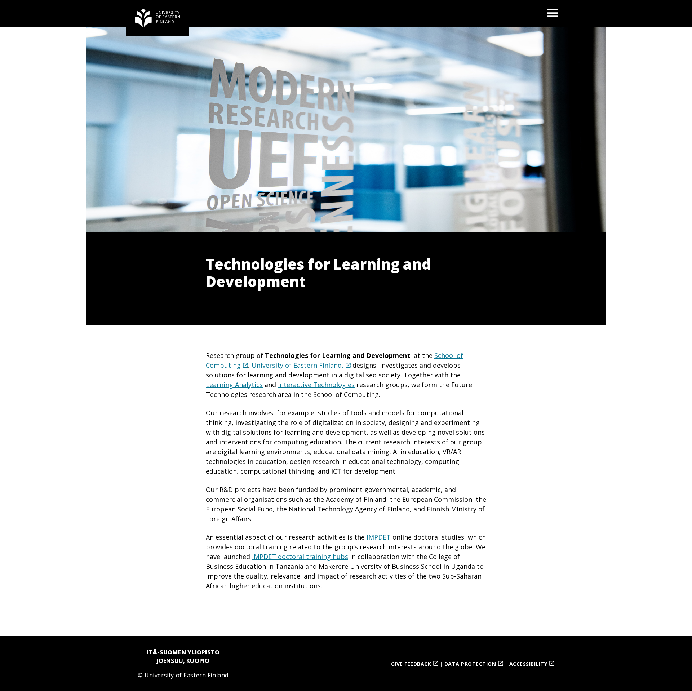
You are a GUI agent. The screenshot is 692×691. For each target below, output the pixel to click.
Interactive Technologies (316, 384)
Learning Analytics (234, 384)
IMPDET (379, 537)
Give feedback (411, 663)
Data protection (470, 663)
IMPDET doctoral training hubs (300, 556)
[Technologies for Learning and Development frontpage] (157, 18)
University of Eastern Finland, (297, 365)
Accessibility (528, 663)
